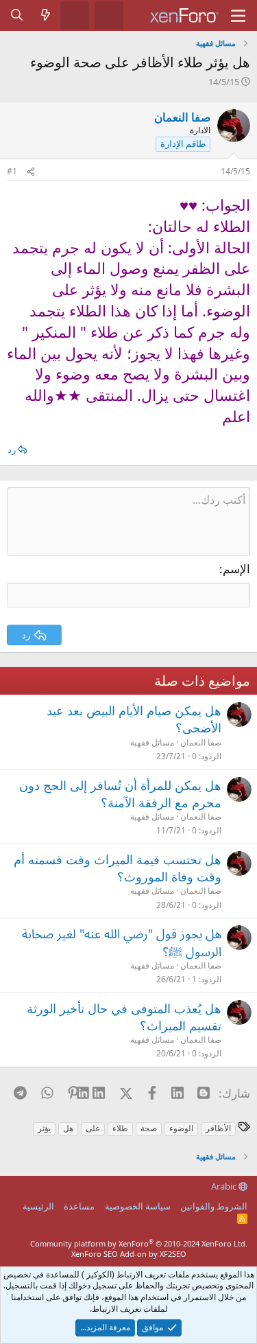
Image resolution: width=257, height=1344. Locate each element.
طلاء (120, 1128)
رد (12, 449)
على (93, 1128)
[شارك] (31, 172)
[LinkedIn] (100, 1092)
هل (68, 1128)
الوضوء (181, 1128)
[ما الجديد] (46, 15)
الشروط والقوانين (213, 1206)
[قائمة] (238, 16)
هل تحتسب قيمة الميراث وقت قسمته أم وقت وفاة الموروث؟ (117, 868)
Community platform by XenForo (138, 1243)
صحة (148, 1128)
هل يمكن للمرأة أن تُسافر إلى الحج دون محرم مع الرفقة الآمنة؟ (120, 794)
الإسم (236, 569)
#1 (12, 171)
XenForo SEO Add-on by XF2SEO (128, 1254)
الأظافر (218, 1128)
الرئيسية (38, 1206)
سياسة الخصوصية (138, 1206)
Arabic (224, 1186)
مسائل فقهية (152, 742)
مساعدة (79, 1206)
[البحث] (17, 15)
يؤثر (44, 1128)
